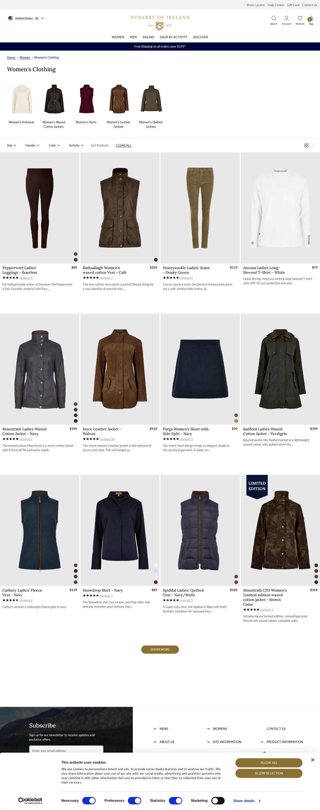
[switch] (134, 800)
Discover (200, 37)
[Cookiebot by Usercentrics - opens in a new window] (30, 800)
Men (133, 37)
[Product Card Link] (39, 207)
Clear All (123, 145)
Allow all (268, 763)
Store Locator (256, 5)
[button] (11, 145)
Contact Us (309, 5)
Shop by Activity (173, 37)
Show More (160, 649)
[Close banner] (312, 759)
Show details (244, 801)
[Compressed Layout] (306, 145)
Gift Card (293, 5)
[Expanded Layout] (311, 145)
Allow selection (269, 773)
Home (11, 57)
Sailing (148, 37)
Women (118, 37)
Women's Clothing (46, 57)
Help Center (276, 5)
